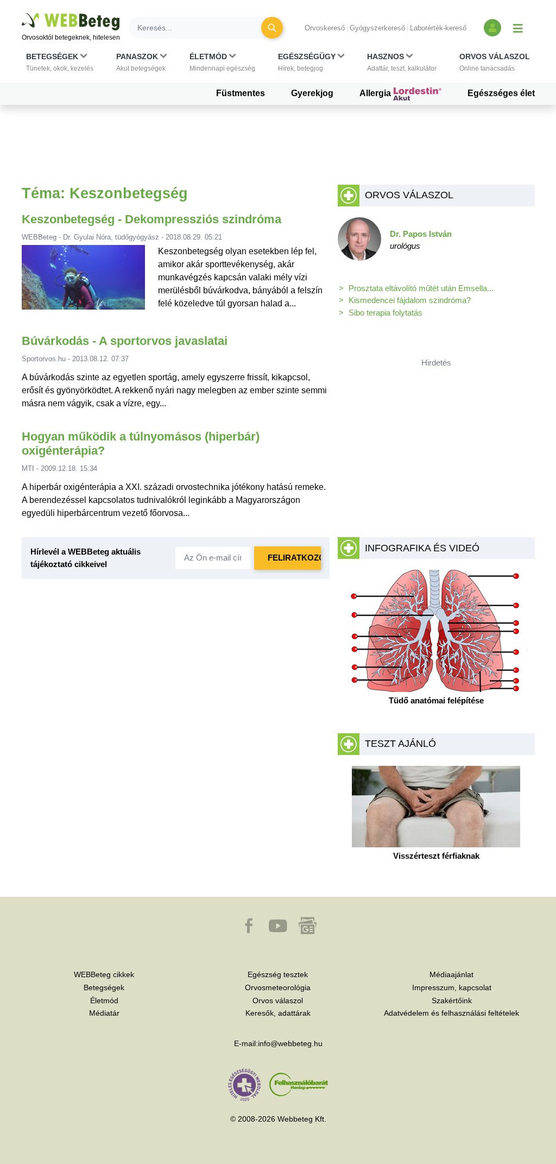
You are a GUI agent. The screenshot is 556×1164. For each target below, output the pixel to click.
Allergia (376, 93)
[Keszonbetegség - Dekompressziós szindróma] (83, 282)
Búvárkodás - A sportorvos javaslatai (125, 341)
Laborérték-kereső (438, 28)
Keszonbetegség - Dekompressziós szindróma (151, 219)
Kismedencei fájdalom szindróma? (410, 300)
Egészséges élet (501, 93)
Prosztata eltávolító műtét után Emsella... (421, 288)
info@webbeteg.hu (290, 1043)
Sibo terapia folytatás (385, 312)
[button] (60, 62)
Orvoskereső (325, 28)
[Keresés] (272, 28)
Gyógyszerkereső (377, 28)
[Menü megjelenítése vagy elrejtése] (518, 28)
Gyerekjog (312, 93)
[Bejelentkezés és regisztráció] (492, 27)
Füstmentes (240, 93)
